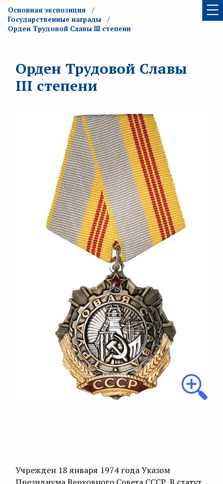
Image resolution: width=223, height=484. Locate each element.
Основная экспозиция (47, 10)
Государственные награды (54, 19)
